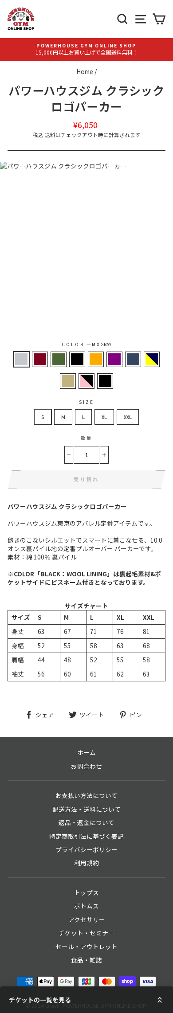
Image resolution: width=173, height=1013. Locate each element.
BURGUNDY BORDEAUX (39, 359)
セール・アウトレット (86, 946)
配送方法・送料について (86, 809)
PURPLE (114, 359)
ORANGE (95, 359)
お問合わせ (86, 766)
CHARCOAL (133, 359)
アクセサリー (86, 919)
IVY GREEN (58, 359)
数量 (86, 438)
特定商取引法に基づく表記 (86, 836)
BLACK (77, 359)
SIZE (86, 402)
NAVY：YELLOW (151, 359)
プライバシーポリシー (86, 849)
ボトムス (86, 905)
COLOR (86, 344)
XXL (128, 417)
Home (84, 71)
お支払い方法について (86, 795)
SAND (67, 381)
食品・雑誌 (86, 959)
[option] (86, 49)
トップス (86, 892)
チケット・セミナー (86, 932)
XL (104, 417)
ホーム (86, 752)
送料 (50, 134)
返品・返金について (86, 822)
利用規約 (86, 862)
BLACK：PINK (86, 381)
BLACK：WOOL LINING (105, 381)
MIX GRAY (21, 359)
